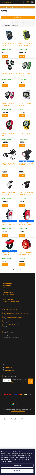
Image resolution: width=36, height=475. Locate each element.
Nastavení (17, 465)
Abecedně (15, 25)
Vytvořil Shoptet (19, 404)
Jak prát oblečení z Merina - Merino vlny (14, 325)
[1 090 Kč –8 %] (26, 155)
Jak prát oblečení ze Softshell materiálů (14, 317)
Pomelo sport (8, 367)
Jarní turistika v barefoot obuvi (12, 321)
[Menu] (32, 2)
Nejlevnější (14, 22)
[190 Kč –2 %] (9, 214)
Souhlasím (17, 471)
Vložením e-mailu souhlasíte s (19, 381)
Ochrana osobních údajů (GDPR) (11, 301)
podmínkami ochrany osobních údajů (19, 381)
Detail (5, 56)
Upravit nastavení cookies (18, 411)
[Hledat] (23, 2)
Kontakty (5, 281)
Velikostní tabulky (7, 285)
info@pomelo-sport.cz (11, 365)
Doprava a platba (7, 283)
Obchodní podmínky (8, 299)
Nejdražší (21, 22)
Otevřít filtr (18, 17)
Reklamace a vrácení (8, 294)
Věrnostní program (8, 292)
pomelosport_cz (9, 370)
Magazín (5, 290)
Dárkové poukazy (7, 287)
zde (11, 461)
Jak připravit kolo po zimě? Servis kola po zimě (16, 313)
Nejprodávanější (6, 25)
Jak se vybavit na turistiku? (11, 309)
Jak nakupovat (6, 297)
